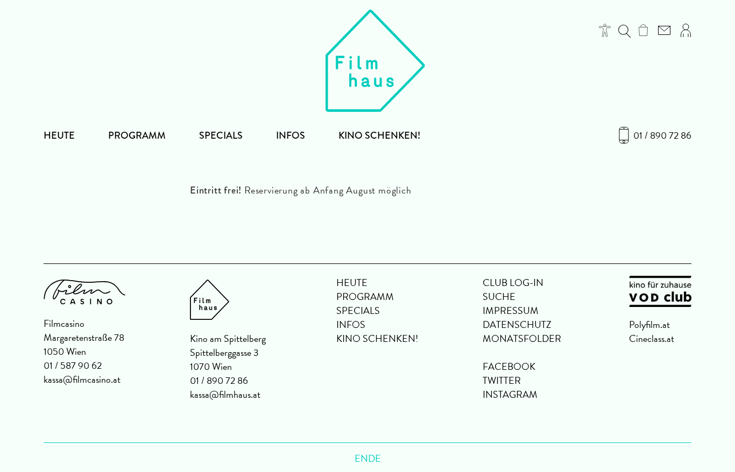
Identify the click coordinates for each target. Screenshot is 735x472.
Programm (137, 135)
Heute (59, 135)
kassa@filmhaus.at (225, 394)
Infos (290, 135)
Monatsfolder (522, 338)
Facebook (509, 366)
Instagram (510, 394)
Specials (221, 135)
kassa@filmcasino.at (82, 379)
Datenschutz (517, 324)
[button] (605, 30)
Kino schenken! (379, 135)
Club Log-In (513, 282)
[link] (643, 30)
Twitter (502, 380)
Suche (499, 296)
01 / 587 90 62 (73, 365)
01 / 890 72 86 (662, 135)
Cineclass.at (651, 338)
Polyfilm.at (649, 324)
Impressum (511, 310)
